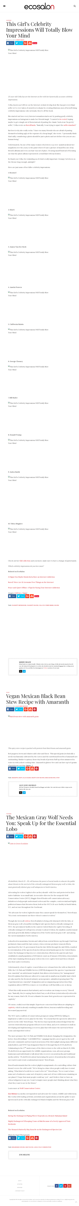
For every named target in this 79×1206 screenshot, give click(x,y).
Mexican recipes (50, 777)
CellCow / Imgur (20, 593)
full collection (25, 561)
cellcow (42, 605)
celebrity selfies (32, 605)
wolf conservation (44, 1147)
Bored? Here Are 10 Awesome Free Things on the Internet (31, 582)
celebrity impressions (19, 605)
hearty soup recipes (38, 777)
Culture (8, 20)
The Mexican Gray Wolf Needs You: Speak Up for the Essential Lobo (41, 823)
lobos (36, 1147)
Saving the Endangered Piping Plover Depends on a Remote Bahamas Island (37, 1116)
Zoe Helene (20, 833)
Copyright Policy (20, 1191)
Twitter (45, 668)
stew (58, 777)
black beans (27, 777)
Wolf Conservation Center (30, 1088)
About (19, 1180)
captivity (11, 1007)
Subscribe (19, 1187)
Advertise (19, 1184)
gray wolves (29, 1147)
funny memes (49, 605)
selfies (56, 605)
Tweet (20, 43)
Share (11, 43)
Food (7, 692)
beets (20, 777)
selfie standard (69, 125)
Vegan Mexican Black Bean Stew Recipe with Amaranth (37, 699)
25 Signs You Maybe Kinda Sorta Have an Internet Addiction (31, 577)
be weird (63, 119)
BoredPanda (30, 125)
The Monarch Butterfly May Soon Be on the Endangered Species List (35, 1129)
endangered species (18, 1147)
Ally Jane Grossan (22, 706)
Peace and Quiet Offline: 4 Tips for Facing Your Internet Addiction (34, 588)
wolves (27, 921)
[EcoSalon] (39, 6)
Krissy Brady (20, 40)
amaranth (15, 777)
